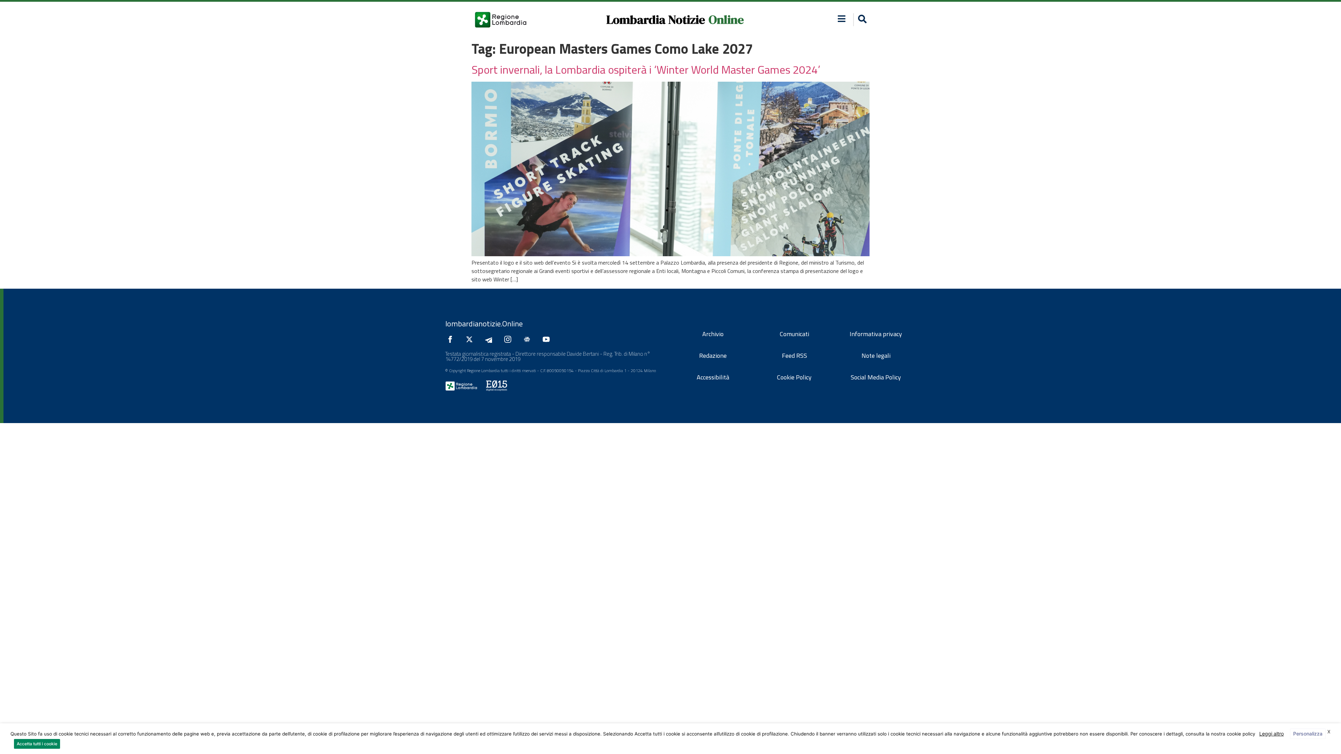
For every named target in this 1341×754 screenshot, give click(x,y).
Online (726, 19)
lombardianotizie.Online (484, 324)
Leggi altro (1271, 734)
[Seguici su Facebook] (452, 339)
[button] (841, 18)
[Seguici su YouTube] (548, 339)
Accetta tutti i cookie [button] (37, 743)
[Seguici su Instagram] (509, 339)
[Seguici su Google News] (528, 339)
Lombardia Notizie (655, 19)
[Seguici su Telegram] (490, 339)
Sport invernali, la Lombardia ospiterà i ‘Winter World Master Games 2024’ (645, 69)
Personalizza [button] (1307, 734)
